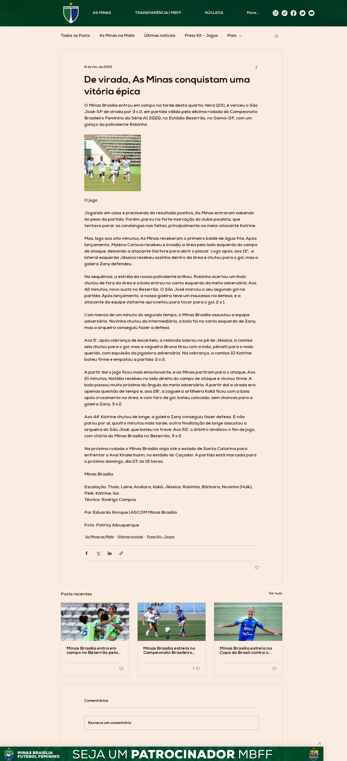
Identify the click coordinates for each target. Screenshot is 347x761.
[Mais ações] (256, 67)
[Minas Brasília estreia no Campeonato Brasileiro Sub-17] (172, 622)
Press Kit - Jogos (201, 36)
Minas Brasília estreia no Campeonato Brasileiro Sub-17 (169, 651)
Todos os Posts (75, 36)
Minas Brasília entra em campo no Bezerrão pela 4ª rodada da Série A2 (92, 651)
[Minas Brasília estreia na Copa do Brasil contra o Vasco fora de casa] (248, 622)
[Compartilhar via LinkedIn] (109, 553)
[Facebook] (293, 13)
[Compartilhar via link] (121, 553)
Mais (232, 36)
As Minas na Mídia (117, 36)
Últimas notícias (159, 36)
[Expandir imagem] (112, 163)
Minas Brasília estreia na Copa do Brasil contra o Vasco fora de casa (246, 651)
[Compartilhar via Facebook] (86, 553)
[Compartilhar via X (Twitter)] (98, 553)
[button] (276, 36)
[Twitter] (302, 13)
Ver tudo (276, 593)
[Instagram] (276, 13)
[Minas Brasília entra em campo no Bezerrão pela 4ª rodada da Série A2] (95, 622)
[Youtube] (311, 13)
